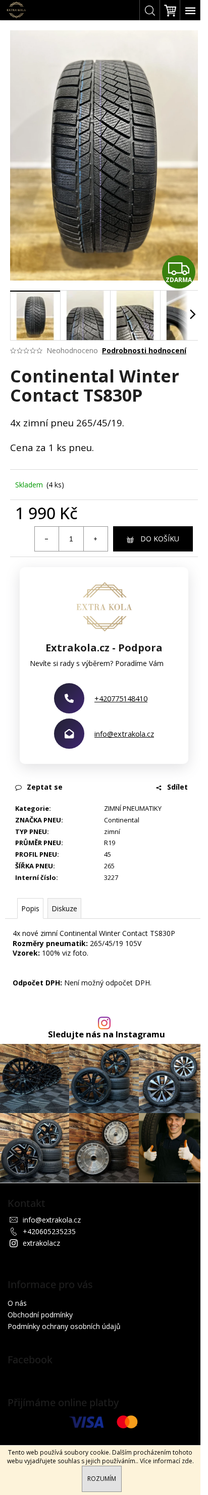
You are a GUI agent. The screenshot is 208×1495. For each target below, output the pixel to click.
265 (109, 865)
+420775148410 (120, 698)
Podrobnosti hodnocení (144, 350)
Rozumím (101, 1478)
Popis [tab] (30, 908)
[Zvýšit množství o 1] (95, 539)
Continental (121, 819)
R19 (109, 842)
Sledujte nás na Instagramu (106, 1034)
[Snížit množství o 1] (47, 539)
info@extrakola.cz (124, 734)
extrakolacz (41, 1243)
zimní (112, 831)
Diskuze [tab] (64, 908)
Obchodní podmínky (40, 1314)
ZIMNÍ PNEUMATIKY (133, 808)
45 (107, 854)
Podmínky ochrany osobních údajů (64, 1326)
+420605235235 (49, 1231)
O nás (17, 1303)
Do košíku (159, 538)
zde (187, 1461)
